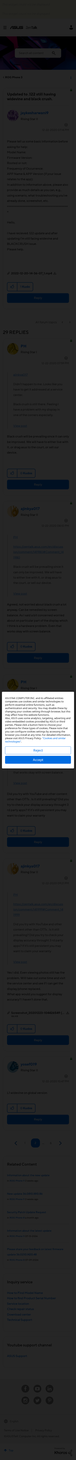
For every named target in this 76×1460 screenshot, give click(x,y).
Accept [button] (38, 759)
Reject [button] (38, 750)
